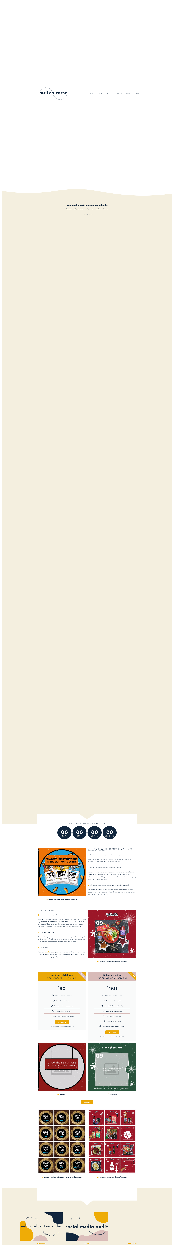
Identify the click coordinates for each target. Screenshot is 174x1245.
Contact (137, 93)
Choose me (61, 1022)
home (92, 93)
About (119, 93)
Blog (128, 93)
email (47, 952)
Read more (41, 1243)
